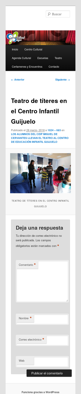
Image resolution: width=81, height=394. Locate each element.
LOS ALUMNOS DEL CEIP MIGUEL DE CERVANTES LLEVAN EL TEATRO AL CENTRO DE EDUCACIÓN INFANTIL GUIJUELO (39, 138)
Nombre (25, 318)
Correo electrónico (31, 339)
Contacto (54, 66)
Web (21, 360)
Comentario (27, 264)
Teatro (58, 58)
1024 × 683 (54, 130)
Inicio (15, 49)
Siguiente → (62, 79)
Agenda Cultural (21, 58)
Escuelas (42, 58)
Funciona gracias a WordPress (40, 392)
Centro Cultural (33, 49)
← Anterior (17, 79)
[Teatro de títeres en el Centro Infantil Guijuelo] (40, 173)
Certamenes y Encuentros (27, 66)
